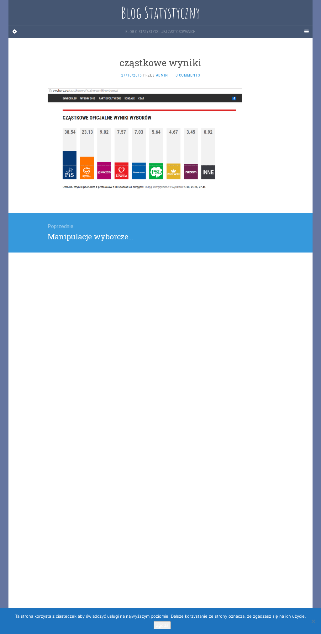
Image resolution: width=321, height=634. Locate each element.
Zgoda (162, 625)
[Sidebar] (14, 31)
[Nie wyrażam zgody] (313, 621)
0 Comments (188, 75)
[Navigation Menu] (306, 31)
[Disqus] (160, 331)
